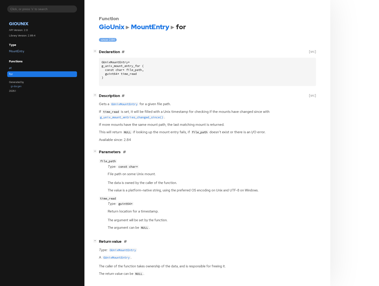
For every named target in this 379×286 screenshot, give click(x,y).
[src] (312, 51)
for (11, 74)
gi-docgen (16, 86)
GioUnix (18, 24)
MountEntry (16, 51)
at (10, 68)
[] (96, 51)
